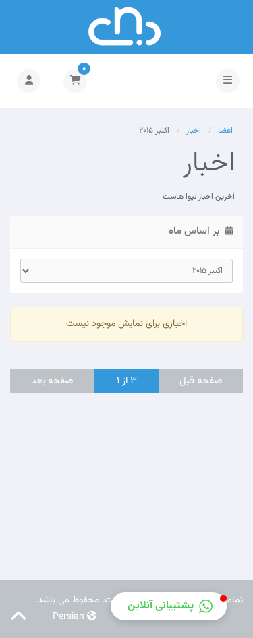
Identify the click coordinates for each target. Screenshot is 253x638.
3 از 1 (127, 381)
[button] (169, 606)
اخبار (193, 131)
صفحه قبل (201, 381)
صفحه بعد (52, 381)
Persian (70, 617)
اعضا (225, 131)
